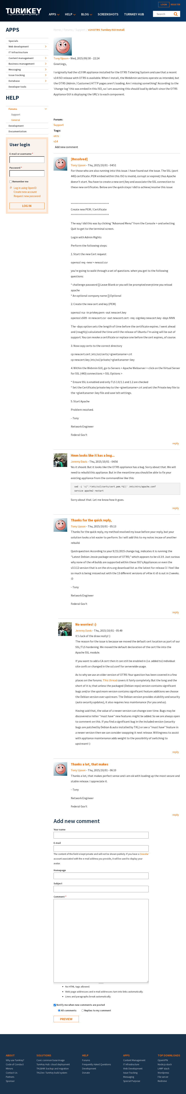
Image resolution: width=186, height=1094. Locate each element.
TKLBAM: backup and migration (53, 1068)
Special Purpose (131, 1081)
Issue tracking (17, 75)
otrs (56, 136)
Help (67, 14)
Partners (10, 1076)
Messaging (15, 69)
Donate (86, 1072)
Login (164, 4)
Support (80, 29)
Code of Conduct (15, 1064)
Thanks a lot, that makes (89, 764)
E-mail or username (21, 153)
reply (175, 443)
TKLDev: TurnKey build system (52, 1072)
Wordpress (163, 1072)
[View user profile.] (63, 46)
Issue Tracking (130, 1072)
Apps (51, 14)
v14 (56, 141)
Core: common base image (50, 1060)
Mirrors (9, 1068)
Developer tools (17, 86)
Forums (68, 29)
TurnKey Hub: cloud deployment (53, 1064)
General (15, 120)
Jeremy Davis (79, 461)
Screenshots (108, 14)
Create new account (25, 192)
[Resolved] (79, 159)
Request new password (27, 196)
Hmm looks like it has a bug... (93, 455)
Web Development (132, 1068)
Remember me (20, 181)
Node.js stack (165, 1064)
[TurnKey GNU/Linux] (24, 14)
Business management (22, 63)
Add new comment (66, 147)
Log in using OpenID (25, 188)
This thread (110, 680)
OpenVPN (163, 1060)
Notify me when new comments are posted (80, 1004)
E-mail (57, 842)
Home (57, 29)
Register (175, 4)
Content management (21, 58)
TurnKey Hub (134, 14)
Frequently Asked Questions (96, 1064)
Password (15, 167)
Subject (58, 883)
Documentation (18, 131)
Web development (19, 46)
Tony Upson (61, 58)
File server (163, 1076)
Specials (13, 41)
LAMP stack (163, 1068)
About (10, 1055)
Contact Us (11, 1072)
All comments (69, 1010)
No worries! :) (85, 624)
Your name (59, 829)
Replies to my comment (97, 1010)
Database (14, 80)
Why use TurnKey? (15, 1060)
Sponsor (10, 1081)
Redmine (162, 1081)
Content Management (134, 1060)
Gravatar (144, 854)
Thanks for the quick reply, (91, 520)
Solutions (44, 1055)
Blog (84, 14)
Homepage (60, 870)
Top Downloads (169, 1055)
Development (16, 125)
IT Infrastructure (18, 52)
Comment (60, 896)
